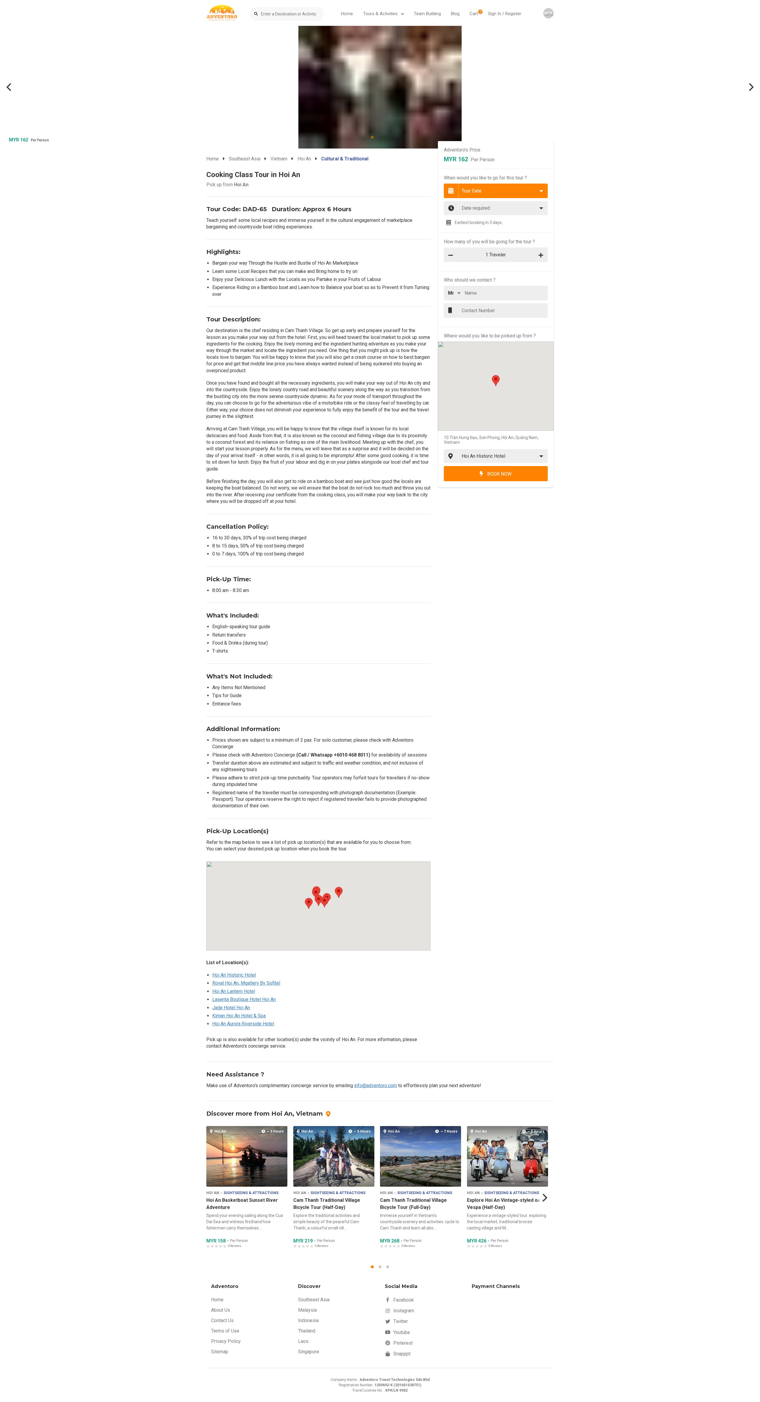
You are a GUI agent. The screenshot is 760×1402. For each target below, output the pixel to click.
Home (347, 13)
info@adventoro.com (375, 1085)
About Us (220, 1310)
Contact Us (222, 1320)
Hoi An (304, 159)
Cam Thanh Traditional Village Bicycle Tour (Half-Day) (326, 1203)
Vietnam (278, 159)
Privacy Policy (226, 1341)
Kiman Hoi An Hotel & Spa (239, 1016)
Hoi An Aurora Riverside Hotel (243, 1024)
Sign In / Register (504, 13)
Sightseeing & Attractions (251, 1193)
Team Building (427, 13)
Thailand (306, 1331)
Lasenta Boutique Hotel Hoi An (244, 999)
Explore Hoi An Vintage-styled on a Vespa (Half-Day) (505, 1203)
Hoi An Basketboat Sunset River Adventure (242, 1203)
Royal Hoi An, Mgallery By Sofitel (246, 983)
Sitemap (219, 1351)
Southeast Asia (244, 159)
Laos (303, 1341)
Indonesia (308, 1320)
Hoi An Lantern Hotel (233, 991)
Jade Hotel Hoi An (231, 1008)
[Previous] (9, 87)
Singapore (308, 1351)
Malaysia (307, 1310)
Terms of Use (225, 1331)
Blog (455, 13)
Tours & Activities (381, 13)
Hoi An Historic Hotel (234, 975)
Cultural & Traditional (344, 159)
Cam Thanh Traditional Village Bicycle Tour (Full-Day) (413, 1203)
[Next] (750, 87)
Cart (475, 13)
